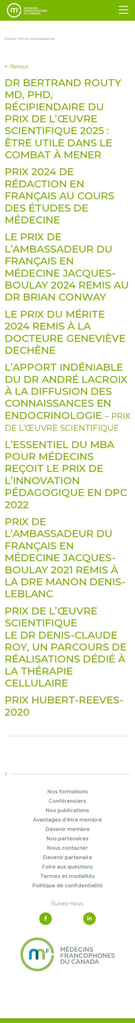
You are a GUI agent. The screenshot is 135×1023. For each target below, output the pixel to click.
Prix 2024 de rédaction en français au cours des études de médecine (59, 195)
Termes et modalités (67, 876)
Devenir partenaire (67, 857)
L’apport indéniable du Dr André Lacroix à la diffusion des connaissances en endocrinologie (67, 397)
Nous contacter (67, 848)
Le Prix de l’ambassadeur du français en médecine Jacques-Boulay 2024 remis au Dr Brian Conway (67, 267)
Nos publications (67, 810)
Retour (19, 67)
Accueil (10, 39)
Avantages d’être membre (67, 820)
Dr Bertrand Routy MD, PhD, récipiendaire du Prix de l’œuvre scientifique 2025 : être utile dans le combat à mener (63, 118)
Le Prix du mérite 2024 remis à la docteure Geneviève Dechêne (65, 332)
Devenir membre (68, 829)
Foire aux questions (67, 867)
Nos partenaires (67, 839)
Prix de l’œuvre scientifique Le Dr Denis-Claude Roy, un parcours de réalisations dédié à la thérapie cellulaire (66, 647)
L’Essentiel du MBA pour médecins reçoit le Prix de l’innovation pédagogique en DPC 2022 (66, 474)
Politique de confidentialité (67, 886)
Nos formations (67, 792)
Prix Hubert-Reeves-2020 (64, 706)
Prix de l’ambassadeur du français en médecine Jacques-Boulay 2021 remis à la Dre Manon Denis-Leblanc (65, 557)
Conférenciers (67, 801)
